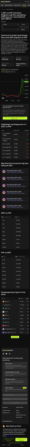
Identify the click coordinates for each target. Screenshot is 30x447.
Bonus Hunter (17, 5)
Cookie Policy (9, 436)
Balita (17, 410)
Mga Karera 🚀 (6, 412)
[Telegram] (9, 354)
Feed (2, 5)
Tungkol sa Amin (6, 410)
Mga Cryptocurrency (21, 415)
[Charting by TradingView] (3, 98)
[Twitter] (3, 354)
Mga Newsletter (8, 5)
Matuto (18, 412)
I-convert (3, 9)
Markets (24, 5)
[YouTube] (6, 354)
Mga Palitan (19, 417)
